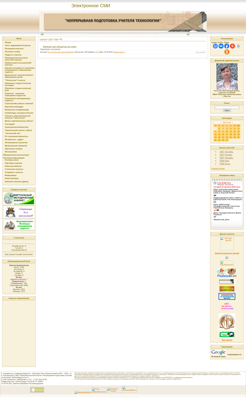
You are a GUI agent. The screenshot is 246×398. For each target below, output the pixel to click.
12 (235, 132)
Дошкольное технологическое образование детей (19, 76)
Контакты (145, 33)
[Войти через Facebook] (226, 46)
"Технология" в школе (15, 80)
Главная (90, 33)
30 (223, 140)
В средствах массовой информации (61, 52)
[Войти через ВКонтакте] (221, 46)
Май (56, 39)
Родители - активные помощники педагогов (15, 94)
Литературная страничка (16, 142)
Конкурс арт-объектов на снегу (59, 46)
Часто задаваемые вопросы (18, 45)
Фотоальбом (11, 152)
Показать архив (218, 168)
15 (219, 134)
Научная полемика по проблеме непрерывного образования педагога (19, 70)
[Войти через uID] (215, 46)
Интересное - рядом (14, 139)
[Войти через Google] (238, 46)
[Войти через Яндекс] (232, 46)
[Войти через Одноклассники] (226, 51)
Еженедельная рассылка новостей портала (16, 59)
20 (238, 134)
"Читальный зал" (13, 133)
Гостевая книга (12, 160)
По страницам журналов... (17, 136)
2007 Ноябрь (226, 155)
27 (238, 137)
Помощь (155, 33)
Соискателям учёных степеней (19, 103)
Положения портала (14, 49)
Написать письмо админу (16, 181)
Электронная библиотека (16, 127)
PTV (97, 52)
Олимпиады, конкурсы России (19, 113)
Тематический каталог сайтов (18, 130)
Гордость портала (13, 55)
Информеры (10, 175)
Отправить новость (14, 172)
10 (227, 132)
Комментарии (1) (119, 52)
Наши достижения (13, 166)
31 (227, 140)
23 (223, 137)
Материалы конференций (17, 110)
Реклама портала (131, 33)
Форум (8, 42)
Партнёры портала (13, 163)
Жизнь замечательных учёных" (19, 121)
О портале (117, 33)
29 (219, 140)
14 (215, 134)
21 (215, 137)
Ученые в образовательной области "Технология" (17, 117)
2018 (51, 39)
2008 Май (224, 161)
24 (227, 137)
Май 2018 (227, 123)
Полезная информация (13, 158)
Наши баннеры (12, 178)
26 (235, 137)
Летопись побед (12, 52)
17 (227, 134)
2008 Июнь (225, 164)
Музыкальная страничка (16, 146)
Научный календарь (14, 107)
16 (223, 134)
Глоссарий (10, 124)
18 (231, 134)
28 (215, 140)
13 (238, 132)
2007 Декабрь (226, 158)
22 (219, 137)
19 (235, 134)
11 (231, 132)
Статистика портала (14, 169)
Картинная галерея (13, 149)
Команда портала (103, 33)
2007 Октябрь (226, 152)
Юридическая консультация (16, 155)
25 (231, 137)
